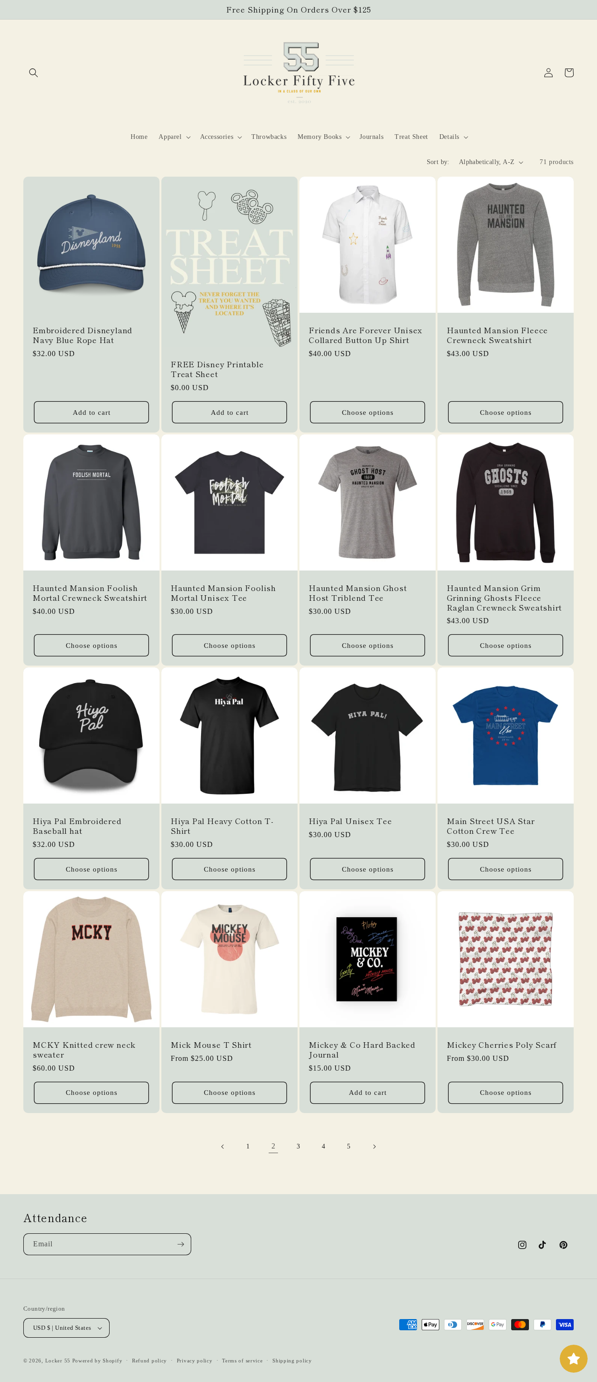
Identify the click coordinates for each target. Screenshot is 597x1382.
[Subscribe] (180, 1244)
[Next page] (374, 1146)
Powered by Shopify (97, 1360)
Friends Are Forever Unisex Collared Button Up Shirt (366, 335)
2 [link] (273, 1146)
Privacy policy (195, 1360)
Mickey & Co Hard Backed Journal (362, 1049)
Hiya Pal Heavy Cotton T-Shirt (222, 826)
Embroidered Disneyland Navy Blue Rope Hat (82, 335)
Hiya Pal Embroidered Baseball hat (77, 826)
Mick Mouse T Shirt (211, 1045)
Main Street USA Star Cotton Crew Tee (491, 826)
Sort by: (438, 161)
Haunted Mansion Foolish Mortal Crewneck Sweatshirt (90, 593)
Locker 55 (57, 1360)
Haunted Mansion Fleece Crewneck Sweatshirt (497, 335)
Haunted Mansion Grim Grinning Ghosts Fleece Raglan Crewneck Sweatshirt (504, 597)
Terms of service (242, 1360)
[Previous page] (223, 1146)
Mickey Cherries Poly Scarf (502, 1045)
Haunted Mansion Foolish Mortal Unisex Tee (223, 593)
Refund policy (149, 1360)
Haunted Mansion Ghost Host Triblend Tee (358, 593)
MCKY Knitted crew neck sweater (84, 1049)
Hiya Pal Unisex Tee (350, 821)
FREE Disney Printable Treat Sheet (217, 369)
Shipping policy (292, 1360)
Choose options (368, 412)
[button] (33, 72)
